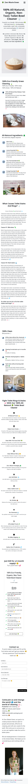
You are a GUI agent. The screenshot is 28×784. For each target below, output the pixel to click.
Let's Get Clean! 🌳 (14, 634)
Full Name (3, 660)
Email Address (4, 666)
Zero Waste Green (12, 2)
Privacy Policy (13, 782)
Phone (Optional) (4, 672)
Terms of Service (5, 782)
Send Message (22, 690)
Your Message (4, 678)
